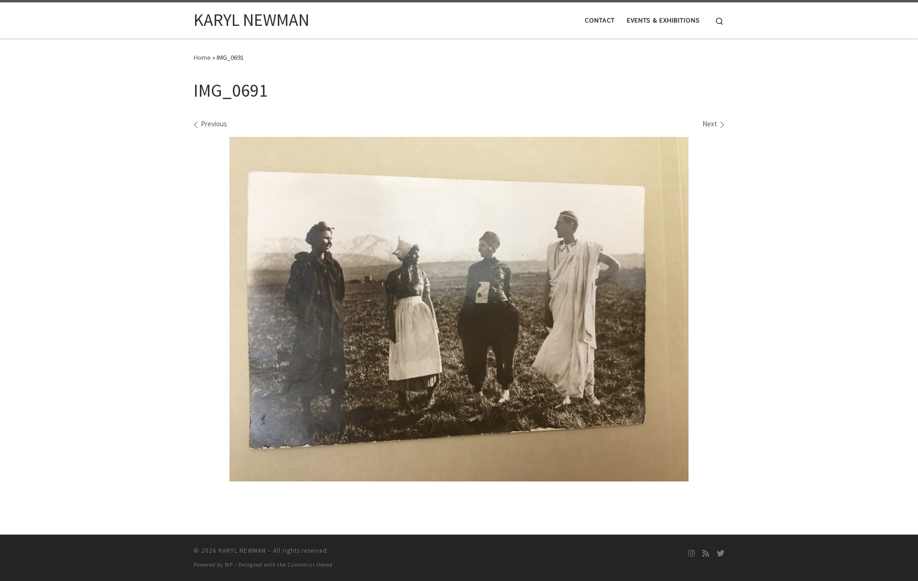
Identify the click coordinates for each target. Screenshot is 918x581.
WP (229, 564)
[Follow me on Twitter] (720, 553)
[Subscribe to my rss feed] (705, 553)
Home (202, 57)
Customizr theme (310, 564)
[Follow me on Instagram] (691, 553)
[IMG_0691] (459, 309)
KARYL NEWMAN (242, 551)
